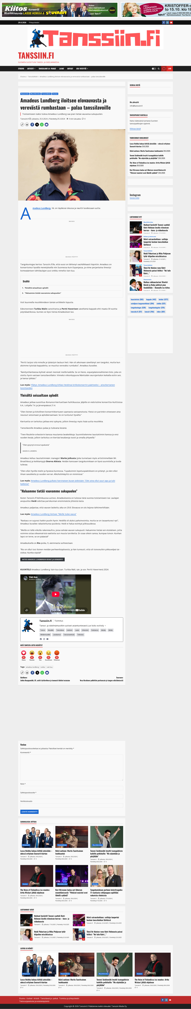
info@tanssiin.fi (136, 106)
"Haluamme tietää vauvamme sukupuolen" (43, 293)
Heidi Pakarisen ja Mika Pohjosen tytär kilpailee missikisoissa (26, 934)
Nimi (23, 784)
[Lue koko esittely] (105, 625)
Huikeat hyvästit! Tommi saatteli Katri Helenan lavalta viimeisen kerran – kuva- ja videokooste (26, 920)
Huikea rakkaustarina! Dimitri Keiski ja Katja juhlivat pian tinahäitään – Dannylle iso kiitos (136, 285)
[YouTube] (47, 639)
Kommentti (25, 752)
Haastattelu (25, 94)
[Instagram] (44, 639)
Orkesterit (26, 845)
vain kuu (50, 667)
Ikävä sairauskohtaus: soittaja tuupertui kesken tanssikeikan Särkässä (79, 920)
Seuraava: (101, 679)
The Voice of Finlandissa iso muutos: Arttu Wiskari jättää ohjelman (35, 891)
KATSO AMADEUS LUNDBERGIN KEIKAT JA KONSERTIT (42, 559)
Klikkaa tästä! (135, 128)
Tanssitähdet (46, 94)
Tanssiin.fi (36, 55)
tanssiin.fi (136, 311)
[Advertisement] (71, 239)
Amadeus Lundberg (42, 208)
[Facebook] (40, 639)
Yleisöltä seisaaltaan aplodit (36, 288)
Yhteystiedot (34, 22)
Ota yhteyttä (81, 68)
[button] (158, 69)
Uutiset (70, 68)
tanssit (149, 311)
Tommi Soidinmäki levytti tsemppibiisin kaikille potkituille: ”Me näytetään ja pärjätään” (106, 853)
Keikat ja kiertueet (150, 236)
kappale (151, 299)
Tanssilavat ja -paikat (47, 68)
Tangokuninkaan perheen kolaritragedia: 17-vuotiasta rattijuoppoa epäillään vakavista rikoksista (106, 892)
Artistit (30, 68)
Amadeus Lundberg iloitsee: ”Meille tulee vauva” (53, 514)
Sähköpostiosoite (28, 792)
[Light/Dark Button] (154, 69)
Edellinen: (45, 679)
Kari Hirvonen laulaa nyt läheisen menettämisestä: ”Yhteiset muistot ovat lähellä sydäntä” (71, 892)
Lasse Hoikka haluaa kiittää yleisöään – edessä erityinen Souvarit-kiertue (36, 852)
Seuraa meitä (135, 85)
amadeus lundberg (32, 667)
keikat (163, 299)
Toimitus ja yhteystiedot (69, 998)
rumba (43, 667)
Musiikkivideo (35, 94)
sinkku (161, 303)
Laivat (61, 68)
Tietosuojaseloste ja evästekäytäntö (34, 1001)
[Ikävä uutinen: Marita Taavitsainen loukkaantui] (71, 837)
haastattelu (137, 299)
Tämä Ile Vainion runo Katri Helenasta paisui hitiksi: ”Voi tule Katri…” (79, 934)
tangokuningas (138, 307)
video (161, 311)
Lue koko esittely (96, 625)
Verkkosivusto (26, 801)
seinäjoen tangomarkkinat (142, 303)
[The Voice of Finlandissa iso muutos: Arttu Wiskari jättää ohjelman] (36, 876)
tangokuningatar (157, 307)
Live (169, 68)
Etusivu (21, 68)
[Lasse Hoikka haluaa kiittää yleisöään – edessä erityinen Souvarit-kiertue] (36, 837)
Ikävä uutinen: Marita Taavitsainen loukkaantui (69, 852)
